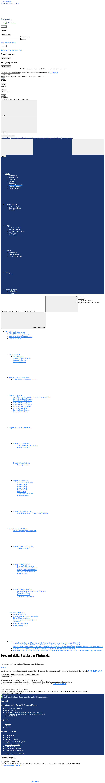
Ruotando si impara (19, 614)
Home (80, 297)
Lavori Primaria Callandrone (22, 404)
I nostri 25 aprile (22, 490)
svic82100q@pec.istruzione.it (27, 714)
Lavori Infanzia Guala (20, 408)
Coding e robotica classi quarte (27, 570)
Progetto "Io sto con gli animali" (19, 335)
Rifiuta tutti (17, 674)
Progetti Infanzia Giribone (21, 463)
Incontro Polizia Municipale (26, 566)
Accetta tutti (32, 674)
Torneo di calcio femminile (21, 358)
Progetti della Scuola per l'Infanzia (20, 428)
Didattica (81, 299)
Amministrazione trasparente (14, 750)
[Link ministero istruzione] (10, 3)
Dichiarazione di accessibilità (14, 743)
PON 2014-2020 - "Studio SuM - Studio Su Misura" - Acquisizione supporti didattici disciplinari (44, 648)
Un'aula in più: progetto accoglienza (24, 531)
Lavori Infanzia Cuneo (20, 412)
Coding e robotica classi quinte (27, 568)
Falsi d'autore (21, 492)
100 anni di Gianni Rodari (25, 597)
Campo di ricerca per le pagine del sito (13, 311)
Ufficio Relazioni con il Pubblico (15, 741)
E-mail (22, 68)
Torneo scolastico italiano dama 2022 (25, 379)
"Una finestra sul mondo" (25, 493)
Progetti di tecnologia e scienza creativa (26, 616)
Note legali (8, 737)
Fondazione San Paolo (20, 623)
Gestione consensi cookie (13, 748)
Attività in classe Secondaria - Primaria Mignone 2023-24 (31, 397)
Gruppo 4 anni (22, 486)
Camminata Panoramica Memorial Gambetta (31, 591)
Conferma (11, 136)
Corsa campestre (18, 356)
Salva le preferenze (16, 693)
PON (11, 641)
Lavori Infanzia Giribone (21, 410)
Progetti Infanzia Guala (21, 481)
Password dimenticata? (8, 43)
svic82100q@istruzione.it (26, 712)
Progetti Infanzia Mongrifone (22, 511)
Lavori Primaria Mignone (21, 403)
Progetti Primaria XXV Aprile (23, 546)
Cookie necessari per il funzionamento (13, 689)
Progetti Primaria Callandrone (23, 589)
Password (23, 39)
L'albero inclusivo (23, 495)
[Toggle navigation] (17, 147)
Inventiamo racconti (23, 595)
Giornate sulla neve (19, 362)
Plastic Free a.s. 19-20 (20, 625)
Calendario (16, 622)
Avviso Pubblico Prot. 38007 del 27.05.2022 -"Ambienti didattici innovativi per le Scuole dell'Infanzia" (46, 643)
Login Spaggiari (53, 72)
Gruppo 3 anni (22, 488)
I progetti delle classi (84, 300)
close (3, 156)
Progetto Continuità (15, 395)
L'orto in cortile (22, 573)
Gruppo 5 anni (22, 484)
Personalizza (5, 674)
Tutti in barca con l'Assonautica (27, 445)
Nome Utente (24, 37)
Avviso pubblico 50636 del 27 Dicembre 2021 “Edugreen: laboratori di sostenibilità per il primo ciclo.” (46, 645)
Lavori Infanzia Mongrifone (22, 406)
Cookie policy (9, 735)
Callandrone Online (23, 593)
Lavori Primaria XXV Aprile (22, 401)
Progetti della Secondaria (17, 612)
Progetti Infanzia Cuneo (21, 443)
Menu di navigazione (38, 327)
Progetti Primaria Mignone (22, 564)
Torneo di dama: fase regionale (19, 377)
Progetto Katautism (15, 338)
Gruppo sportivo (14, 354)
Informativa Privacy (11, 739)
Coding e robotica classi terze (26, 571)
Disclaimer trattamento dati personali (12, 765)
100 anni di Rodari (23, 548)
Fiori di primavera (23, 465)
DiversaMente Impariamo (21, 618)
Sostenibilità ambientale (25, 482)
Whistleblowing (10, 746)
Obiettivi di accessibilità (12, 745)
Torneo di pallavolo (19, 360)
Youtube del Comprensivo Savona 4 (20, 337)
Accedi (4, 26)
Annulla (4, 136)
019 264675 (12, 710)
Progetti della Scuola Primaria (19, 529)
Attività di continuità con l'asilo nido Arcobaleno (33, 513)
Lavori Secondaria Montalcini (22, 399)
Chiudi (3, 84)
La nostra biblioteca (23, 447)
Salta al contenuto (6, 2)
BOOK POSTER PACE (17, 333)
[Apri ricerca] (88, 147)
